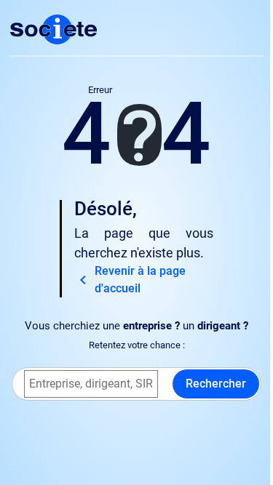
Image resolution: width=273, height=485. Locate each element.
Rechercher (216, 383)
